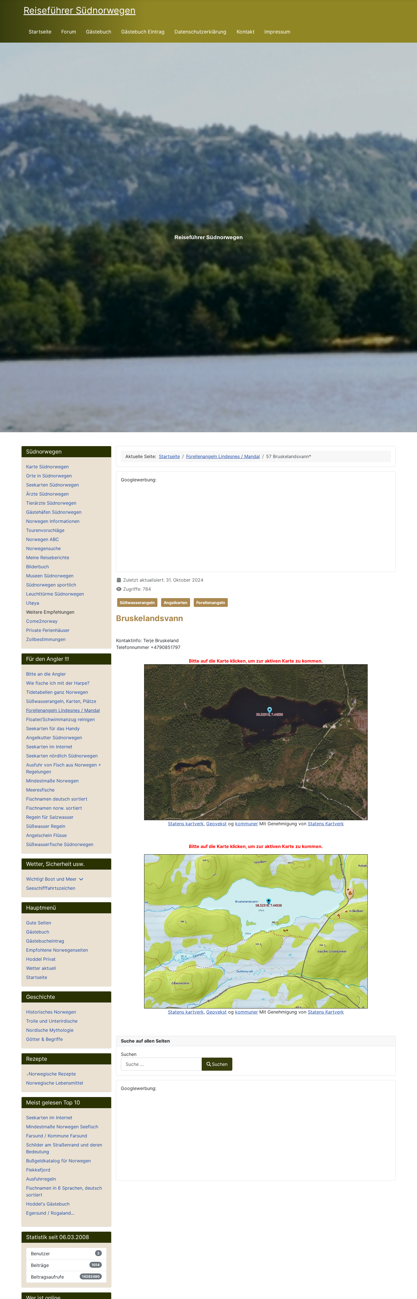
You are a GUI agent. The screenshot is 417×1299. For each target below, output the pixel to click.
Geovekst (216, 823)
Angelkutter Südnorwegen (54, 737)
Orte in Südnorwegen (49, 476)
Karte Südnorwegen (47, 466)
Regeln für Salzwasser (49, 817)
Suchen (128, 1054)
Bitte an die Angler (46, 674)
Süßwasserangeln (137, 602)
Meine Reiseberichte (47, 557)
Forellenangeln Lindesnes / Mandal (63, 710)
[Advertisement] (256, 527)
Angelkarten (176, 602)
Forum (68, 32)
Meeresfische (40, 790)
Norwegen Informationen (52, 521)
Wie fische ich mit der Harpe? (57, 683)
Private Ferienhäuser (48, 630)
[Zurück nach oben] (407, 1288)
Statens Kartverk (326, 823)
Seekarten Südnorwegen (52, 485)
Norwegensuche (43, 548)
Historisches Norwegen (51, 1012)
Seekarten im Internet (49, 746)
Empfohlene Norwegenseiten (57, 950)
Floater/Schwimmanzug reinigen (60, 719)
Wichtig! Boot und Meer (51, 879)
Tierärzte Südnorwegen (51, 503)
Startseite (40, 32)
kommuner (246, 823)
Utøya (32, 603)
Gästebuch (98, 32)
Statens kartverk (186, 823)
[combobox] (161, 1064)
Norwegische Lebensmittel (54, 1083)
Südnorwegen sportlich (51, 585)
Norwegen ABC (42, 539)
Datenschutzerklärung (200, 32)
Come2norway (42, 621)
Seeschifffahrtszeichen (50, 888)
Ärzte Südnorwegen (47, 494)
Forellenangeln (210, 602)
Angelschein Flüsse (46, 835)
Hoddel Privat (41, 959)
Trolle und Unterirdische (51, 1021)
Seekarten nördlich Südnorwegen (62, 756)
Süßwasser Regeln (45, 826)
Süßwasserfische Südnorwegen (59, 844)
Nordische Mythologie (49, 1030)
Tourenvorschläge (45, 530)
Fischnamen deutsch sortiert (56, 799)
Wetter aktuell (41, 968)
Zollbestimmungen (46, 639)
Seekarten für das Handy (53, 728)
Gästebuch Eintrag (143, 32)
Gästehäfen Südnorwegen (53, 512)
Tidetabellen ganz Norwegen (57, 692)
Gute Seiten (38, 923)
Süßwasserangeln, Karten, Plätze (61, 701)
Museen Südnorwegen (49, 576)
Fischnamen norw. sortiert (54, 808)
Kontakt (245, 32)
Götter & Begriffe (44, 1039)
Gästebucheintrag (45, 941)
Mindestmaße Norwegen (52, 781)
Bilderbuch (37, 566)
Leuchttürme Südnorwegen (55, 594)
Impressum (277, 32)
